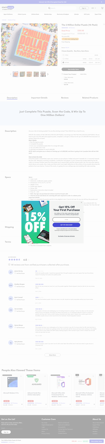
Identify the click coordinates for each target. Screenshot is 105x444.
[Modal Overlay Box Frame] (52, 222)
